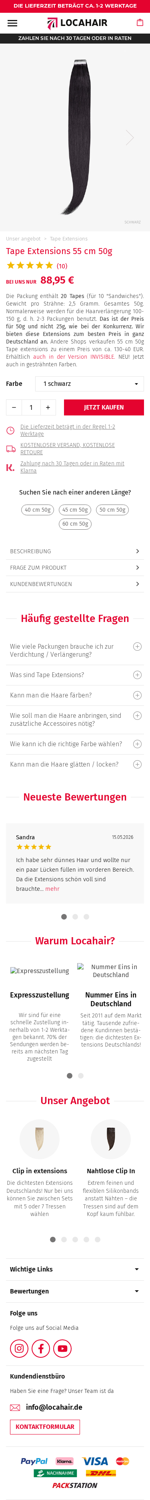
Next (130, 137)
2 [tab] (75, 917)
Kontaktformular (45, 1426)
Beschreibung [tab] (30, 551)
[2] (75, 695)
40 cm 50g (37, 510)
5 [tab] (97, 1239)
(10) (62, 266)
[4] (75, 744)
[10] (75, 715)
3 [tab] (86, 917)
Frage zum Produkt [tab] (38, 567)
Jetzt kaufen (104, 407)
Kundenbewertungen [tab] (41, 584)
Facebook (49, 1344)
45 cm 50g (75, 510)
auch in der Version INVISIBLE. (74, 357)
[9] (75, 646)
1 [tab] (64, 917)
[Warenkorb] (140, 30)
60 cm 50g (75, 524)
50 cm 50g (112, 510)
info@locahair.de (54, 1407)
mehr (52, 888)
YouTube (71, 1344)
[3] (75, 764)
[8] (75, 674)
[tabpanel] (75, 863)
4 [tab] (86, 1239)
